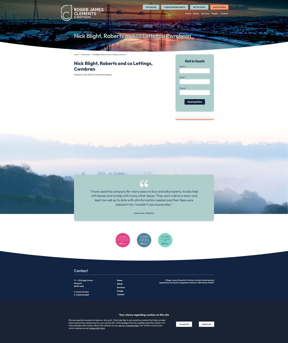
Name (182, 66)
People (215, 13)
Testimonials (85, 54)
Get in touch (199, 7)
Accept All (184, 324)
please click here (97, 328)
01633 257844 (219, 7)
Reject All (206, 324)
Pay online (151, 7)
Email (182, 77)
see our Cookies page (128, 325)
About (196, 13)
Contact (224, 13)
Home (188, 13)
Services (205, 13)
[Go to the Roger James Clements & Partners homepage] (82, 13)
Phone (182, 88)
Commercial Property (103, 75)
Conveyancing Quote (174, 7)
